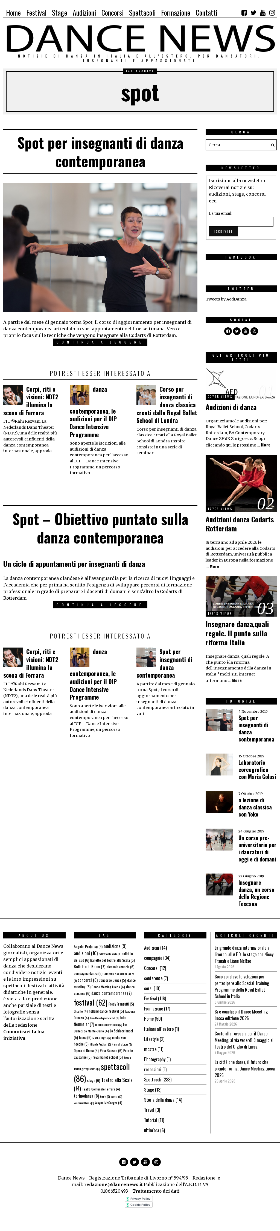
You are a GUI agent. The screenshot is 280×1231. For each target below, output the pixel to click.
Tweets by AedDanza (226, 299)
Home (149, 1018)
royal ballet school (108, 1057)
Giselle (81, 1011)
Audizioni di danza (231, 407)
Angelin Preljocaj (88, 946)
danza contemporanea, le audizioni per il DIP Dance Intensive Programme (93, 412)
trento (105, 1096)
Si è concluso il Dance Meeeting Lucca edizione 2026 (241, 1014)
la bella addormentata (108, 1024)
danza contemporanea (111, 993)
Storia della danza (159, 1100)
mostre (150, 1049)
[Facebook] (244, 12)
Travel (149, 1110)
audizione (115, 946)
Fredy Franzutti (121, 1004)
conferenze (153, 978)
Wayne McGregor (108, 1102)
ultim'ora (151, 1130)
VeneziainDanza (84, 1103)
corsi (148, 988)
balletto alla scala (109, 954)
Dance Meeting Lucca (108, 986)
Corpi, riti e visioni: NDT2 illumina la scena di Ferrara (30, 401)
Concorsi (151, 968)
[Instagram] (272, 12)
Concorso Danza (112, 980)
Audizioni (151, 947)
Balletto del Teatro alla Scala (112, 960)
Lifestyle (151, 1039)
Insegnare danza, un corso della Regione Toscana (256, 893)
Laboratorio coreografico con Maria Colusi (257, 769)
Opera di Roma (86, 1050)
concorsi (88, 980)
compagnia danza (88, 973)
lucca (85, 1037)
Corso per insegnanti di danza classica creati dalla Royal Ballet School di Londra (166, 405)
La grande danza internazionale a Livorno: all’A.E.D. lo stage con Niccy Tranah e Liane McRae (244, 954)
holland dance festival (106, 1011)
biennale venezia (120, 966)
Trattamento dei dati (156, 1191)
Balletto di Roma (89, 966)
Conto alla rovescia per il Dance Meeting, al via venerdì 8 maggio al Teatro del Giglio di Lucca (244, 1040)
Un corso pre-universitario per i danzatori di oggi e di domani (257, 848)
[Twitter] (253, 12)
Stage (149, 1089)
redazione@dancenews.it (113, 1184)
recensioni (152, 1069)
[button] (271, 144)
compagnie (153, 958)
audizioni (86, 953)
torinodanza (86, 1095)
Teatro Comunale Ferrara (101, 1089)
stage (93, 1080)
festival (90, 1002)
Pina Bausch (111, 1050)
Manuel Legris (101, 1037)
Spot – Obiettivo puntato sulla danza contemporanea (100, 528)
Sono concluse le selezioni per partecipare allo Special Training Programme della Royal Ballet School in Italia (242, 986)
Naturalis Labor (122, 1044)
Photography (154, 1059)
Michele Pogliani (100, 1044)
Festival (150, 998)
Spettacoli (152, 1079)
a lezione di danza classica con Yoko (255, 807)
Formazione (153, 1008)
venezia (116, 1096)
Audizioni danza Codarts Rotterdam (240, 524)
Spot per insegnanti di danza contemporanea (100, 151)
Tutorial (150, 1120)
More (266, 445)
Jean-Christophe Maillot (104, 1018)
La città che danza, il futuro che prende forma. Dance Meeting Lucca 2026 (245, 1068)
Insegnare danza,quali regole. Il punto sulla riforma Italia (237, 633)
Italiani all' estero (159, 1029)
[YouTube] (262, 12)
